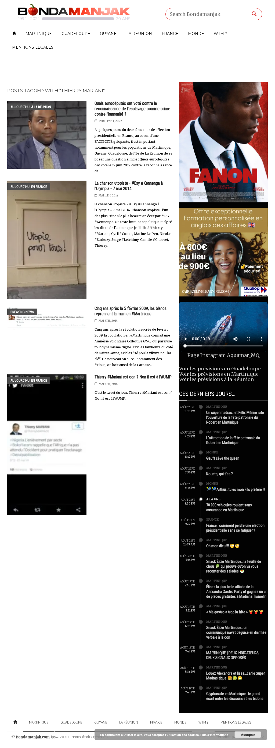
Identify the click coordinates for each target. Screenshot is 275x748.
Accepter (248, 734)
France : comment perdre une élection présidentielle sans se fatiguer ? (235, 528)
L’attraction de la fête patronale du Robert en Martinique (233, 440)
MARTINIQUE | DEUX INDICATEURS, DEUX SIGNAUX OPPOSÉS (232, 655)
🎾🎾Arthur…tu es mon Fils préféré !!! (235, 489)
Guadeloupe (75, 33)
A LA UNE (213, 499)
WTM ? (220, 33)
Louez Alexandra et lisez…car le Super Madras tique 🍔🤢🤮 (235, 676)
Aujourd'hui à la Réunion (30, 107)
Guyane (108, 33)
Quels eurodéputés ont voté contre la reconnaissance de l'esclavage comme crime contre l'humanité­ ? (132, 109)
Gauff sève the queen (222, 458)
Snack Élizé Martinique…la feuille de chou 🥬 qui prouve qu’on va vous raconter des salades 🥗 (233, 566)
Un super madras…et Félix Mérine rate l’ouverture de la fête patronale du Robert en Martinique (235, 417)
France (170, 33)
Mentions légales (32, 47)
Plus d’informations (214, 735)
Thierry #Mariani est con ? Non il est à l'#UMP (133, 377)
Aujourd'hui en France (28, 187)
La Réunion (139, 33)
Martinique (39, 33)
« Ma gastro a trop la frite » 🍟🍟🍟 (235, 612)
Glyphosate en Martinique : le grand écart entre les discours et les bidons (234, 696)
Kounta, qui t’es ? (219, 473)
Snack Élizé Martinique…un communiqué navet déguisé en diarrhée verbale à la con (236, 632)
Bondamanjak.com (33, 737)
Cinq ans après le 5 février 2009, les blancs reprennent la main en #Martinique (131, 311)
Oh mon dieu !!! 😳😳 (223, 545)
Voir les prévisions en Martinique (219, 374)
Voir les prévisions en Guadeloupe (220, 369)
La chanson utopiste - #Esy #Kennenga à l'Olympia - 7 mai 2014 (129, 186)
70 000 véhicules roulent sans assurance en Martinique (229, 507)
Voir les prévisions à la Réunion (216, 379)
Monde (196, 33)
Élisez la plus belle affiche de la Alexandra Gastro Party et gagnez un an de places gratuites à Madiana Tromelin (236, 591)
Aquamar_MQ (243, 355)
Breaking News (22, 312)
